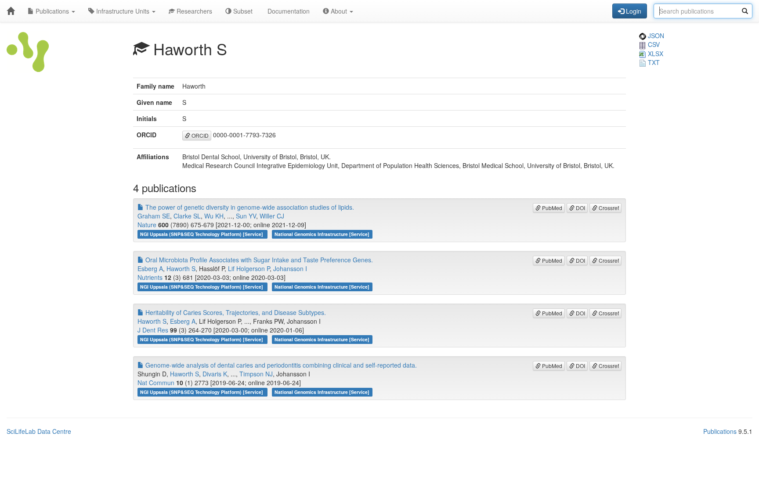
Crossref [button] (608, 207)
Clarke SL (187, 215)
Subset (242, 11)
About (339, 11)
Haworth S (180, 268)
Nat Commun (155, 382)
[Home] (10, 11)
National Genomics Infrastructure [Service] (322, 234)
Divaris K (214, 373)
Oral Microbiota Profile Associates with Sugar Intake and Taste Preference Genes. (258, 259)
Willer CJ (272, 215)
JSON (655, 35)
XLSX (654, 53)
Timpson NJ (256, 373)
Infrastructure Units (122, 11)
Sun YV (246, 215)
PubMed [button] (551, 207)
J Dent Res (152, 329)
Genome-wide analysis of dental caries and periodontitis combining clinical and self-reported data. (280, 365)
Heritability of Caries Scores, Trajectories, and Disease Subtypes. (235, 312)
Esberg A (150, 268)
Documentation (288, 11)
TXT (653, 62)
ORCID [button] (199, 135)
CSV (653, 44)
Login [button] (632, 11)
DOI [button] (580, 207)
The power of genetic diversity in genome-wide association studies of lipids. (249, 207)
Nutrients (150, 277)
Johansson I (290, 268)
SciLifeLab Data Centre (39, 431)
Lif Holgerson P (249, 268)
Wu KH (214, 215)
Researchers (193, 11)
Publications (52, 11)
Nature (146, 224)
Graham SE (153, 215)
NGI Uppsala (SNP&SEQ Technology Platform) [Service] (202, 234)
